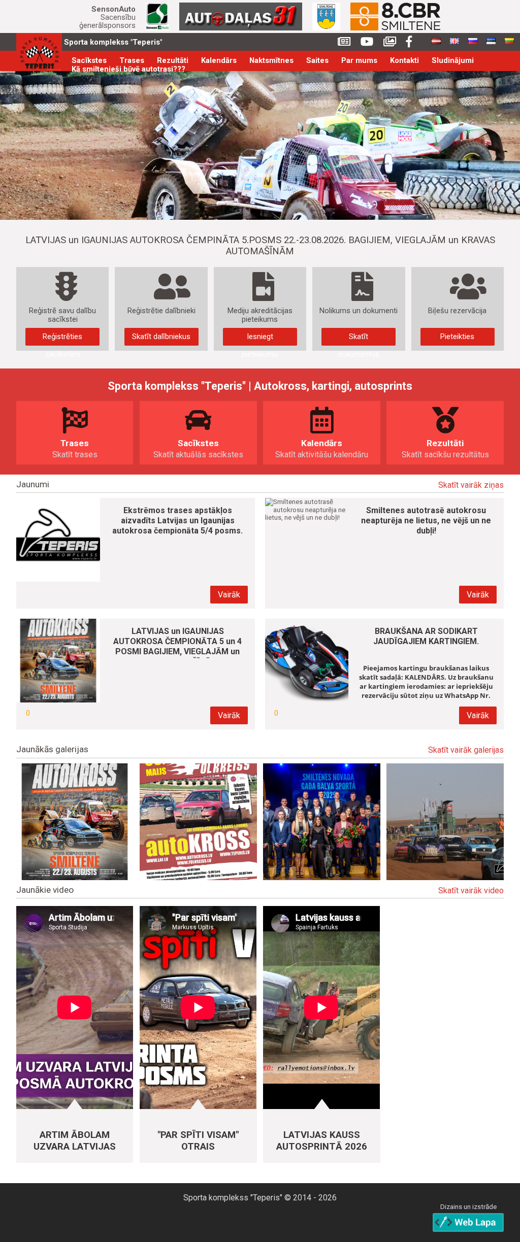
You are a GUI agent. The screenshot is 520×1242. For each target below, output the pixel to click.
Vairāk (229, 594)
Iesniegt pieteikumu (260, 339)
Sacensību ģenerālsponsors (107, 17)
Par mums (359, 60)
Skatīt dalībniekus (161, 336)
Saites (317, 60)
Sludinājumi (453, 60)
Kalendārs (219, 60)
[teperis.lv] (39, 52)
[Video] (367, 42)
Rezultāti (172, 60)
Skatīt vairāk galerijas (466, 750)
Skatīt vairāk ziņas (471, 485)
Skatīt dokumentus (358, 339)
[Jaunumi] (344, 42)
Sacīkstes (89, 60)
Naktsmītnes (271, 60)
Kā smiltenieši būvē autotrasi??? (128, 69)
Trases (131, 60)
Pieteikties (457, 336)
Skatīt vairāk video (471, 890)
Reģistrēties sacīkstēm (62, 339)
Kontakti (404, 60)
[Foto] (389, 42)
